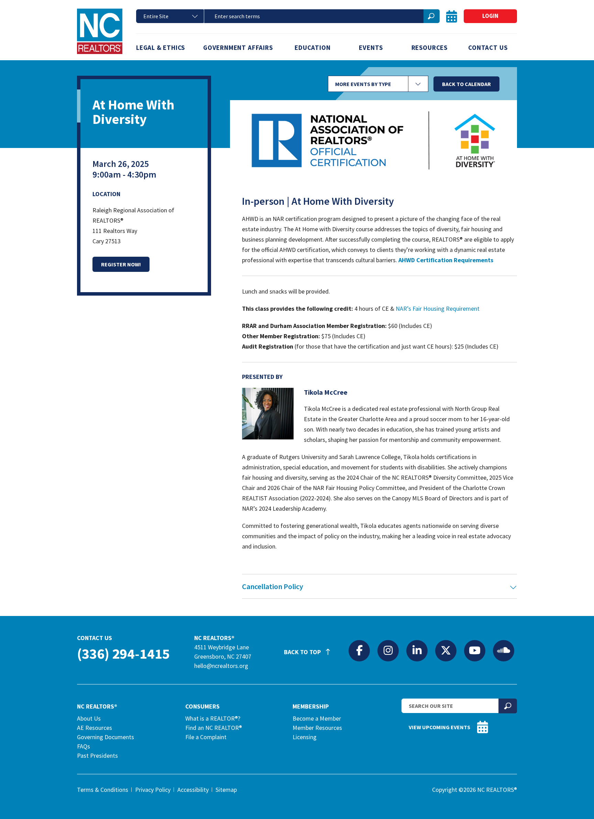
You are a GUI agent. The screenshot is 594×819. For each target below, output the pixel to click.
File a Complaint (206, 737)
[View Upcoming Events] (451, 16)
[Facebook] (359, 650)
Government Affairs (238, 47)
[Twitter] (445, 650)
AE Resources (94, 728)
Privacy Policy (152, 790)
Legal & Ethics (160, 47)
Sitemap (226, 790)
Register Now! (121, 264)
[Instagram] (388, 650)
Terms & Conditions (102, 790)
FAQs (83, 746)
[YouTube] (474, 650)
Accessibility (193, 790)
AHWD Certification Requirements (445, 260)
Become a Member (317, 718)
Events (371, 47)
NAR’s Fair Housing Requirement (438, 308)
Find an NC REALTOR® (213, 728)
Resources (429, 47)
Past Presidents (97, 755)
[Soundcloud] (503, 650)
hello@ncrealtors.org (221, 666)
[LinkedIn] (417, 650)
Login (490, 16)
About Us (89, 718)
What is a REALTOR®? (212, 718)
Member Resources (317, 728)
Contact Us (487, 47)
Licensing (305, 737)
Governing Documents (105, 737)
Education (312, 47)
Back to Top (303, 652)
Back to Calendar (466, 84)
